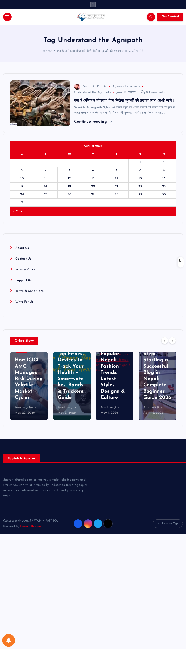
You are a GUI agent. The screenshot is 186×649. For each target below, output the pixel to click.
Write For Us (24, 301)
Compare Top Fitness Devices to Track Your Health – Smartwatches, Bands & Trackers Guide (71, 372)
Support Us (23, 280)
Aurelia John (24, 407)
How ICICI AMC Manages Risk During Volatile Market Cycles (29, 378)
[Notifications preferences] (8, 640)
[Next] (172, 340)
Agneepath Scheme (126, 86)
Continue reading (91, 122)
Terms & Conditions (29, 291)
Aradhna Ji (65, 407)
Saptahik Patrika (95, 86)
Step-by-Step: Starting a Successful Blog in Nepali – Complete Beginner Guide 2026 (157, 372)
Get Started (170, 16)
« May (17, 211)
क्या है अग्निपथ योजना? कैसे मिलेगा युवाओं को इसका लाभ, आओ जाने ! (100, 51)
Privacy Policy (25, 269)
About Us (22, 248)
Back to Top (170, 523)
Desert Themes (30, 526)
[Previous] (164, 340)
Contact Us (23, 258)
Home (47, 51)
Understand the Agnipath (92, 92)
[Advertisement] (93, 591)
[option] (29, 386)
